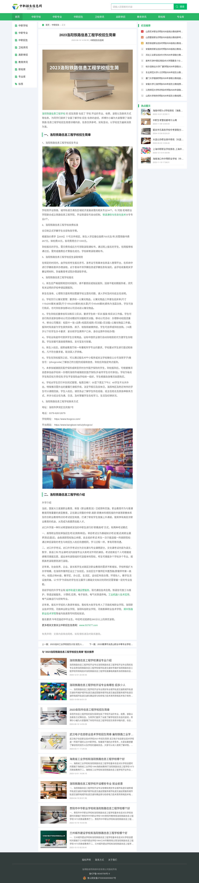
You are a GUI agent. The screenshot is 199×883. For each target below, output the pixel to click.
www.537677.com (88, 625)
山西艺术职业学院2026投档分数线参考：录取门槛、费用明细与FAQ (165, 31)
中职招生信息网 (97, 40)
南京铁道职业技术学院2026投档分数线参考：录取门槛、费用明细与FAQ (165, 43)
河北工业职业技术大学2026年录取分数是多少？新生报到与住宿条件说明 (165, 54)
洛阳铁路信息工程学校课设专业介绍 (91, 660)
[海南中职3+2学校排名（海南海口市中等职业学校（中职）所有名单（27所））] (146, 112)
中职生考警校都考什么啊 (165, 120)
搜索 (182, 6)
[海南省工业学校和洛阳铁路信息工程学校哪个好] (53, 765)
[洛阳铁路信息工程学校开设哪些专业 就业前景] (53, 790)
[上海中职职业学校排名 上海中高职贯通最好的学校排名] (146, 150)
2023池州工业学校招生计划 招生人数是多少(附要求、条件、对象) (80, 644)
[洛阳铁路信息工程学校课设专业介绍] (53, 666)
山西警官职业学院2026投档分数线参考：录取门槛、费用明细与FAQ (165, 37)
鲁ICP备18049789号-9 (99, 873)
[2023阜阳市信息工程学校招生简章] (53, 716)
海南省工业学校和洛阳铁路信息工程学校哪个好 (97, 759)
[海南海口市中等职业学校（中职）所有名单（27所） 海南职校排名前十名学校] (146, 160)
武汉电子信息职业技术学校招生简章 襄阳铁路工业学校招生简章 (102, 734)
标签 (21, 84)
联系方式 (99, 859)
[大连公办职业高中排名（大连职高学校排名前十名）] (146, 141)
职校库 (161, 16)
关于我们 (112, 859)
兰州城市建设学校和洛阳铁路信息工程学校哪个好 (98, 833)
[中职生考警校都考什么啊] (146, 121)
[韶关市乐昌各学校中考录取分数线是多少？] (146, 131)
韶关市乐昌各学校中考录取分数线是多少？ (168, 129)
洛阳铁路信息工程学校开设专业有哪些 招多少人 (97, 685)
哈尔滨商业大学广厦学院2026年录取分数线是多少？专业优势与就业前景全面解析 (165, 66)
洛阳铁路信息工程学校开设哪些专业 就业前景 (96, 783)
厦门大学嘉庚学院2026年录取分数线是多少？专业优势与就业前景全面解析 (165, 78)
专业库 (180, 16)
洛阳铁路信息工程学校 (53, 113)
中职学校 (36, 16)
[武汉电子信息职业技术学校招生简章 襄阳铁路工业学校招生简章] (53, 740)
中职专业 (57, 16)
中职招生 (78, 16)
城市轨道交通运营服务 (77, 590)
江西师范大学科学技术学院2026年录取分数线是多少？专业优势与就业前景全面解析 (165, 89)
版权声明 (86, 859)
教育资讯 (141, 16)
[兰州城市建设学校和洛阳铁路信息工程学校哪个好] (53, 839)
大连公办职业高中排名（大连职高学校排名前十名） (168, 139)
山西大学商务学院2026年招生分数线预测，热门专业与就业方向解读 (165, 95)
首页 (17, 16)
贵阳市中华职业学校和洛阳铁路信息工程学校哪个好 (100, 808)
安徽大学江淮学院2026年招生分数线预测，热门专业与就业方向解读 (165, 83)
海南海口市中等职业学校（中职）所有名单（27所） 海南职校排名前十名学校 (168, 158)
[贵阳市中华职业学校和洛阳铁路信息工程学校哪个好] (53, 814)
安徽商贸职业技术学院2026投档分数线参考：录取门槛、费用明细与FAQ (165, 48)
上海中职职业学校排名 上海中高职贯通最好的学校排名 (168, 148)
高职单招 (120, 16)
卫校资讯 (99, 16)
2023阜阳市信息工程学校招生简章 (90, 709)
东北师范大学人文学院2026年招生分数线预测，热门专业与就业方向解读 (165, 72)
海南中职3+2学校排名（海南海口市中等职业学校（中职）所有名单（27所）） (168, 110)
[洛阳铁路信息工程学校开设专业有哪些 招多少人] (53, 691)
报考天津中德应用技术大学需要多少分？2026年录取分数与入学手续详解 (165, 60)
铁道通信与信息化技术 (114, 214)
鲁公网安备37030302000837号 (101, 877)
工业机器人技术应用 (118, 594)
